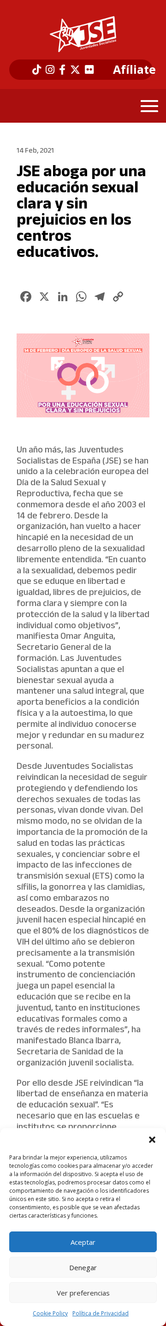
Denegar (83, 1267)
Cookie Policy (50, 1313)
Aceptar (83, 1242)
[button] (152, 1139)
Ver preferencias (83, 1292)
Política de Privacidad (100, 1313)
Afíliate (134, 69)
